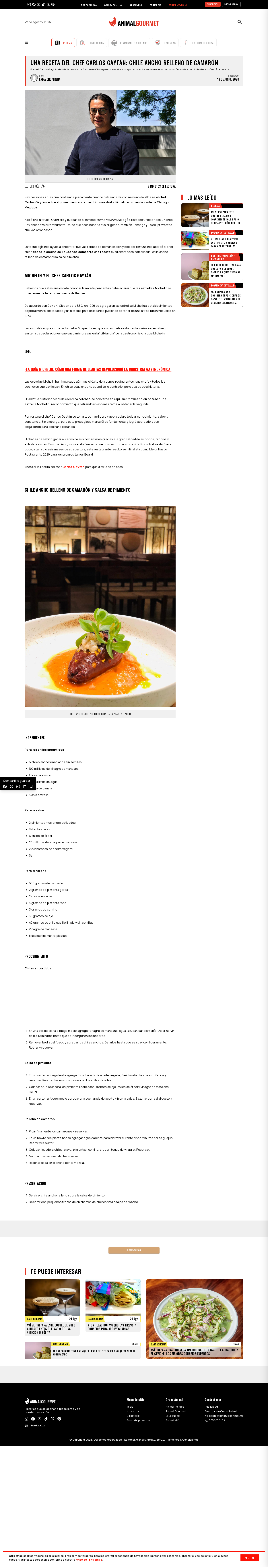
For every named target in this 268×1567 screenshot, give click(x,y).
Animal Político (175, 1406)
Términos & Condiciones (183, 1439)
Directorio (133, 1415)
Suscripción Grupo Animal (221, 1411)
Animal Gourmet (176, 1411)
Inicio (130, 1406)
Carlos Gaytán (74, 467)
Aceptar (250, 1558)
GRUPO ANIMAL (89, 4)
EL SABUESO (136, 4)
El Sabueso (173, 1415)
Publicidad (211, 1406)
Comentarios (134, 1250)
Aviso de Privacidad (89, 1559)
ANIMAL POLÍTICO (113, 4)
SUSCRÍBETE (212, 4)
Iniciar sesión (231, 4)
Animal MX (172, 1420)
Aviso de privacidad (139, 1420)
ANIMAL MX (155, 4)
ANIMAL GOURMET (178, 4)
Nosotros (133, 1411)
